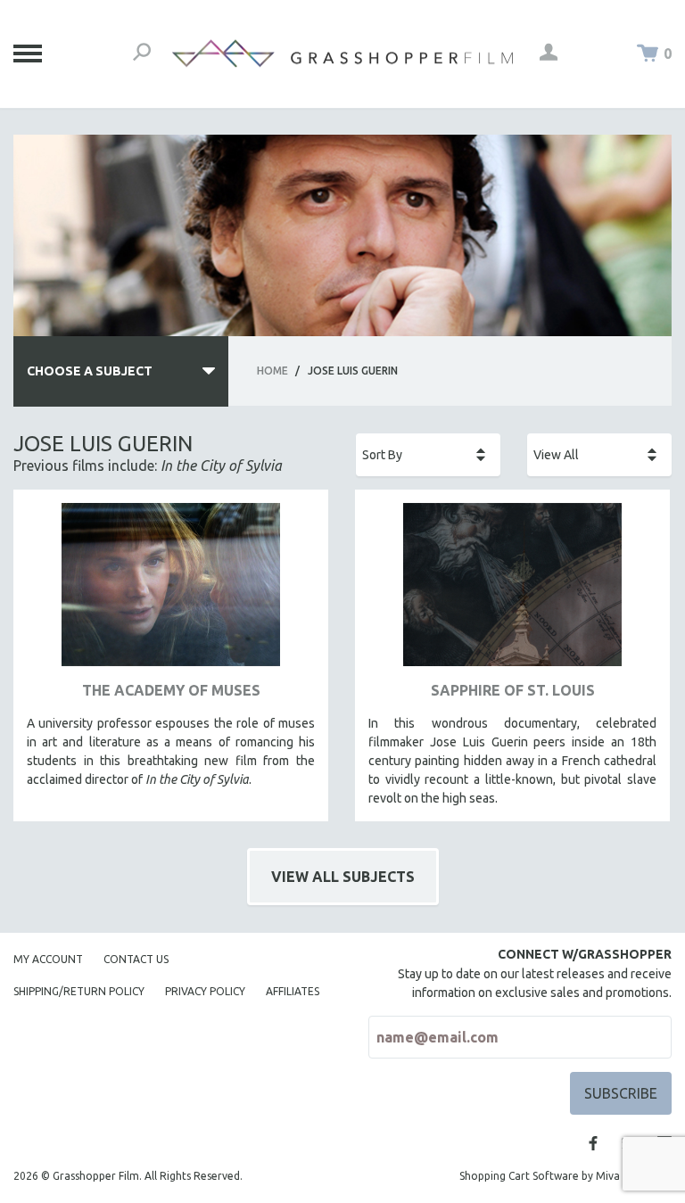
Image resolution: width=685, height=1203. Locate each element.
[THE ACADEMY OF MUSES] (171, 591)
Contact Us (136, 959)
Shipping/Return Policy (78, 991)
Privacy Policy (205, 991)
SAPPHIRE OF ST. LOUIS (513, 690)
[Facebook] (593, 1143)
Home (272, 370)
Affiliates (292, 991)
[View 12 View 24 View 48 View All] (599, 454)
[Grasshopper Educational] (342, 53)
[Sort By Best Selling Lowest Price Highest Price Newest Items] (428, 454)
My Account (48, 959)
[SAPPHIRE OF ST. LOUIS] (512, 591)
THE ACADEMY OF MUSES (171, 690)
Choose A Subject (90, 371)
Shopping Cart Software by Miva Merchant (565, 1176)
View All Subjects (343, 877)
